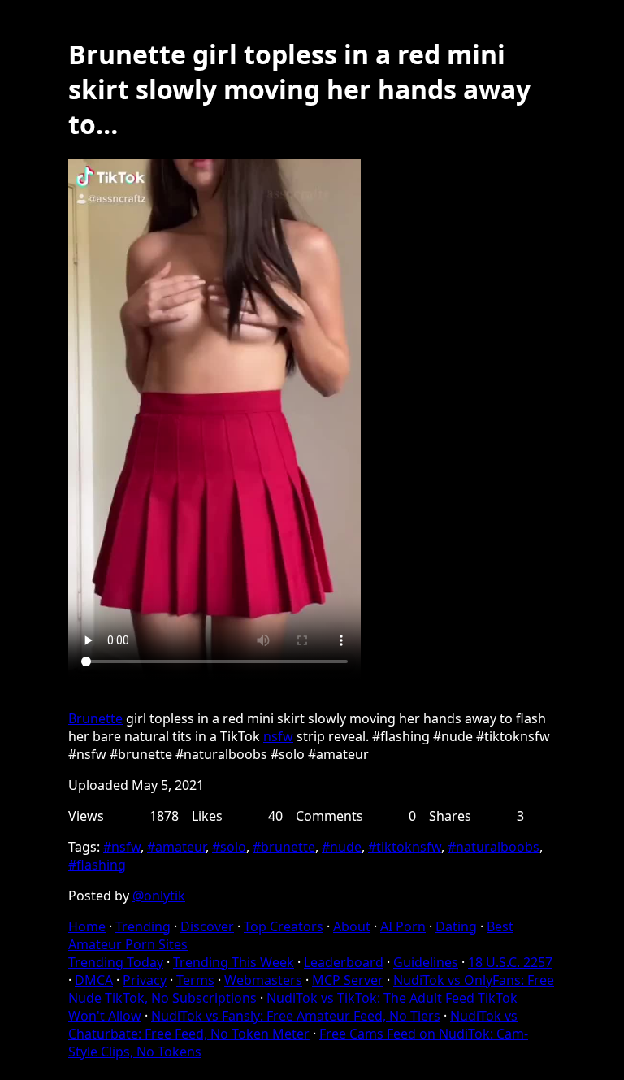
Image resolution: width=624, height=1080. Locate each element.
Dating (456, 926)
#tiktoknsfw (404, 847)
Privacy (145, 980)
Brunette (95, 718)
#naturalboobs (494, 847)
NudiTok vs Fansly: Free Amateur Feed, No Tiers (295, 1016)
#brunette (284, 847)
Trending (143, 926)
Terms (195, 980)
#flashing (97, 865)
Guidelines (425, 962)
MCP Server (348, 980)
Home (87, 926)
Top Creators (283, 926)
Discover (207, 926)
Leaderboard (344, 962)
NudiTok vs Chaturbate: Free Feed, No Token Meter (293, 1025)
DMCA (94, 980)
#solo (229, 847)
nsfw (278, 736)
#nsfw (122, 847)
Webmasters (263, 980)
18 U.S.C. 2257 (510, 962)
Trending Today (115, 962)
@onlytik (158, 895)
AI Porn (403, 926)
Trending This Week (233, 962)
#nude (342, 847)
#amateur (176, 847)
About (351, 926)
